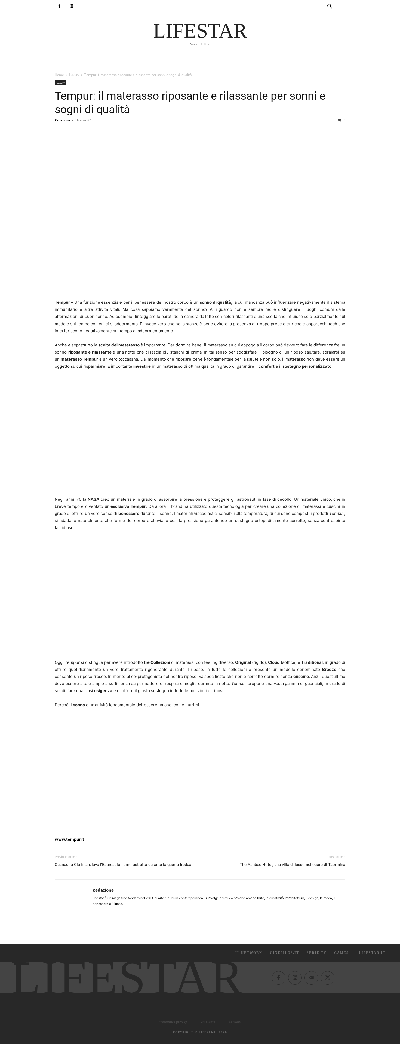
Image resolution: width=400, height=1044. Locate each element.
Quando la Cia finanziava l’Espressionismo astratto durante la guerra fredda (123, 864)
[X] (327, 978)
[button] (329, 6)
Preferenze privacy (173, 1022)
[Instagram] (71, 6)
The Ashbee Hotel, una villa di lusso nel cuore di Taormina (292, 864)
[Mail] (311, 978)
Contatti (235, 1022)
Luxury (74, 74)
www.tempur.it (69, 839)
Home (59, 74)
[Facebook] (59, 6)
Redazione (62, 120)
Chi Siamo (208, 1022)
